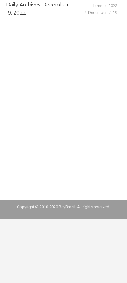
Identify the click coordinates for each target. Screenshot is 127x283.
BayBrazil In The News (33, 89)
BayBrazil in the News (47, 79)
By (68, 89)
